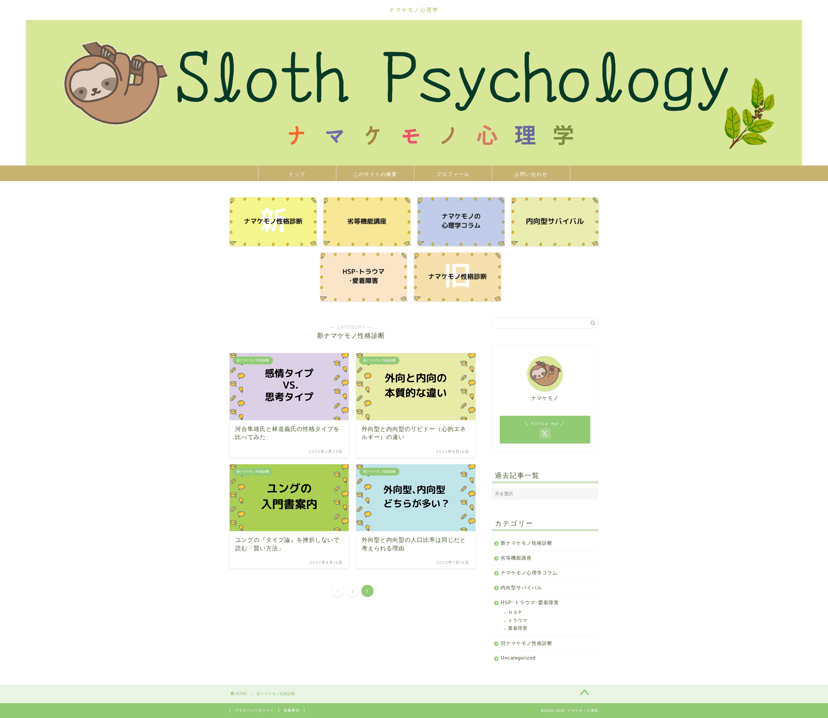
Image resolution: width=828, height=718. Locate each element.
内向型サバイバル (521, 587)
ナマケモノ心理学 (414, 9)
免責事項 (291, 710)
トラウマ (518, 620)
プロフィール (453, 174)
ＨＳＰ (515, 612)
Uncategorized (518, 657)
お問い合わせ (531, 174)
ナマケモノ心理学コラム (529, 572)
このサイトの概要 (375, 174)
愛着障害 (518, 628)
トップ (297, 174)
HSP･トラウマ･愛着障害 (530, 602)
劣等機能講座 (516, 558)
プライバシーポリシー (254, 710)
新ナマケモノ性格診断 (526, 543)
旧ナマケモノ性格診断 (526, 643)
